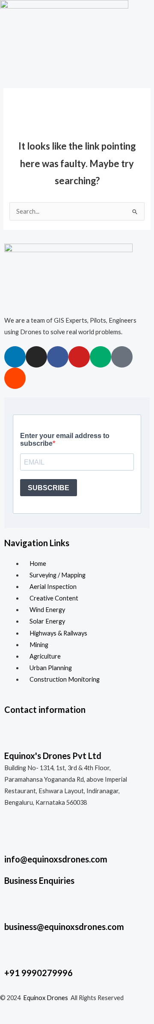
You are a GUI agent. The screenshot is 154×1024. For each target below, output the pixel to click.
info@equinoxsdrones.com (55, 859)
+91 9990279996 (38, 973)
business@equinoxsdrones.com (64, 926)
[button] (77, 70)
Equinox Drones (45, 997)
